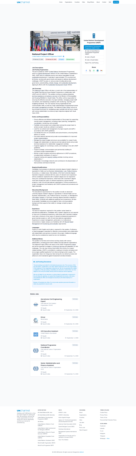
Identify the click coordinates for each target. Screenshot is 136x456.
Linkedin (102, 428)
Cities (83, 2)
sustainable (35, 77)
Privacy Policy (103, 415)
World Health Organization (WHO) (46, 443)
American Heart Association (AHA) (67, 424)
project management (41, 107)
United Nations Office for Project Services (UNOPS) (46, 433)
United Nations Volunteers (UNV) (46, 440)
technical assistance (38, 96)
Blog (80, 425)
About (98, 2)
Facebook (102, 426)
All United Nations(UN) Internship (46, 415)
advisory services (52, 96)
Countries (77, 2)
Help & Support (83, 430)
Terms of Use (103, 417)
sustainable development (68, 83)
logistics (42, 146)
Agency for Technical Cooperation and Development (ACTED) (68, 420)
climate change (53, 83)
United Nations (53, 71)
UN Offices (40, 421)
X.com (101, 431)
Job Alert (116, 2)
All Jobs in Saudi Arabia (91, 60)
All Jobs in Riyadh (90, 57)
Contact (104, 2)
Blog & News (90, 2)
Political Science (72, 171)
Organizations (68, 2)
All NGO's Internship (64, 415)
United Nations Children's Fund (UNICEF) (46, 424)
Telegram (102, 436)
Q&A (110, 2)
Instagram (102, 433)
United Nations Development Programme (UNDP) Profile (93, 47)
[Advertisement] (47, 17)
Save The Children (63, 439)
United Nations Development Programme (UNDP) (47, 56)
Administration (59, 171)
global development (44, 73)
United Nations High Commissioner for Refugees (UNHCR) (47, 428)
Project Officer (66, 107)
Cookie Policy (103, 412)
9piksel (82, 452)
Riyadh (62, 59)
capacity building (52, 157)
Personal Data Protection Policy (108, 420)
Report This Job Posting (91, 62)
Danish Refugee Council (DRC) (67, 426)
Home (60, 2)
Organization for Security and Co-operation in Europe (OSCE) (67, 436)
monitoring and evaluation (50, 224)
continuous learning (58, 246)
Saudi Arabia (71, 59)
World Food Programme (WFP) (46, 445)
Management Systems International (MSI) (68, 432)
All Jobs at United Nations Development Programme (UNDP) (92, 52)
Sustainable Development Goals (57, 85)
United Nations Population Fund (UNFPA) (46, 437)
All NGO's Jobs (62, 412)
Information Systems (38, 197)
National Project (39, 90)
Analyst (73, 244)
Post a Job (82, 427)
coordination (38, 123)
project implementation (41, 138)
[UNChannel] (23, 2)
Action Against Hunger (64, 417)
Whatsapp (102, 438)
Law (65, 171)
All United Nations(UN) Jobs (45, 412)
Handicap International (64, 429)
